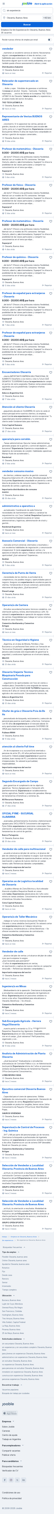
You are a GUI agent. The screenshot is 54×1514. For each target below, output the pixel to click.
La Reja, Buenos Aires (11, 1326)
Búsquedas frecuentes (12, 1247)
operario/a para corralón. (16, 439)
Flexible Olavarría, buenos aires (15, 1257)
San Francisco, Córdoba (12, 1311)
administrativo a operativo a (18, 506)
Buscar (27, 24)
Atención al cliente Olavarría (18, 407)
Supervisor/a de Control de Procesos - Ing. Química (23, 1129)
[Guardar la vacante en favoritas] (51, 49)
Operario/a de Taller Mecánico (19, 916)
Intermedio (6, 1286)
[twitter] (17, 1480)
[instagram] (11, 1480)
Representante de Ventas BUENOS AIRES (22, 118)
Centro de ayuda (9, 1435)
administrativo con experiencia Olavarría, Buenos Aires (24, 1357)
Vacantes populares (10, 1389)
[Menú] (3, 3)
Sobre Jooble (8, 1426)
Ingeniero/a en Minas (14, 986)
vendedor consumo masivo (17, 471)
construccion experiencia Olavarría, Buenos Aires (22, 1375)
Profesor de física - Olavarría (19, 185)
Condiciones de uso (11, 1492)
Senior (4, 1282)
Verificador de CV (10, 1470)
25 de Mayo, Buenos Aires (13, 1333)
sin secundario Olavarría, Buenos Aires (18, 1343)
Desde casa (7, 1275)
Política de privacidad (11, 1498)
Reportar (48, 73)
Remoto (5, 1279)
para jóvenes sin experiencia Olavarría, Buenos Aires (23, 1353)
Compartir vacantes (11, 1450)
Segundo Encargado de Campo (20, 781)
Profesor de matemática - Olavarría (22, 148)
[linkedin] (23, 1480)
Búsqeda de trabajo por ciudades (15, 1393)
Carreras (6, 1431)
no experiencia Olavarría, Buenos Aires (18, 1364)
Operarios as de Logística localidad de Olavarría (22, 883)
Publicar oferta (8, 1455)
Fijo (3, 1271)
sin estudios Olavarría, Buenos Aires (17, 1361)
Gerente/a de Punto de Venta (19, 573)
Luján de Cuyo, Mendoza (12, 1304)
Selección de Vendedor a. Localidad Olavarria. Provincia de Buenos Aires (23, 1167)
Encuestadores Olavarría (16, 372)
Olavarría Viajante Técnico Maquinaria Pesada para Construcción (17, 675)
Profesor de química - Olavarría (20, 257)
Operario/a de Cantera (15, 605)
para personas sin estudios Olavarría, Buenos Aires (23, 1368)
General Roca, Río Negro (12, 1307)
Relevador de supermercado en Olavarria (20, 82)
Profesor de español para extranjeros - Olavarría (23, 295)
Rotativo (5, 1268)
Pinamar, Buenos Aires (11, 1329)
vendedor (7, 48)
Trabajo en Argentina (11, 1439)
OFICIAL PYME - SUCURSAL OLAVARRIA (18, 815)
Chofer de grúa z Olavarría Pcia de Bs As (23, 713)
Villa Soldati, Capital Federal (13, 1322)
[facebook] (4, 1480)
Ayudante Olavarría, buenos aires (15, 1264)
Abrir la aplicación (43, 3)
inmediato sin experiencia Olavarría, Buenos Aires (22, 1372)
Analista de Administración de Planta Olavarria (23, 1055)
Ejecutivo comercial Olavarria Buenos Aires (23, 1091)
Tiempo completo (9, 1290)
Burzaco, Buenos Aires (11, 1300)
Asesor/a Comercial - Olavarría (20, 540)
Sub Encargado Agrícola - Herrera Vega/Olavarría (21, 1023)
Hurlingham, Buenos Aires (12, 1315)
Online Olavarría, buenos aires (14, 1260)
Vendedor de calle (12, 951)
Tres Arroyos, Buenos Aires (13, 1318)
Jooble (19, 1508)
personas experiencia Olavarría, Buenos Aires (20, 1379)
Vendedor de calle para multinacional (23, 849)
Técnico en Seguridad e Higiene (20, 639)
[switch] (50, 39)
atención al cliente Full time (18, 746)
